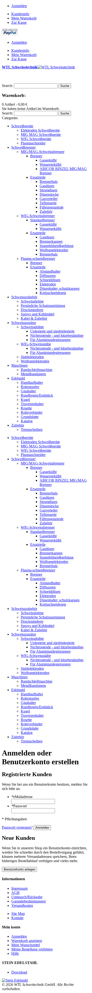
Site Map (18, 914)
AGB (15, 893)
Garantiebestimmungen (28, 901)
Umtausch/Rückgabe (26, 897)
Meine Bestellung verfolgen (32, 949)
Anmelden (19, 6)
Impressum (19, 888)
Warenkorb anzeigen (26, 941)
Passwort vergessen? (17, 827)
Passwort (19, 806)
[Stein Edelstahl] (15, 980)
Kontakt (17, 918)
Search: (7, 86)
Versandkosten (22, 905)
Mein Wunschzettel (25, 945)
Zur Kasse (19, 22)
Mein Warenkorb (24, 18)
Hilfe (15, 953)
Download (19, 972)
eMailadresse (22, 797)
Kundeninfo (20, 14)
